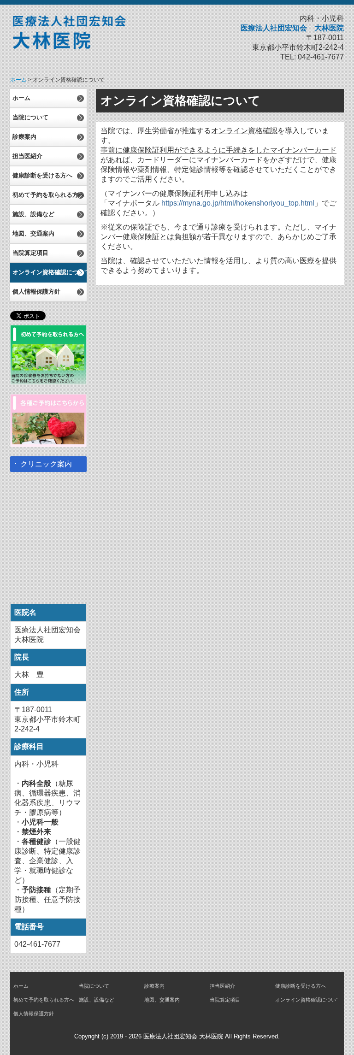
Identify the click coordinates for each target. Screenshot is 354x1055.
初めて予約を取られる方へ (48, 194)
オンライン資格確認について (49, 272)
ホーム (21, 97)
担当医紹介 (27, 156)
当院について (30, 117)
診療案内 (24, 136)
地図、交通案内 (33, 233)
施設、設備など (33, 214)
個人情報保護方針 (36, 291)
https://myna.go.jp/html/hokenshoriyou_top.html (237, 203)
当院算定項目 (30, 252)
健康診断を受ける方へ (42, 175)
